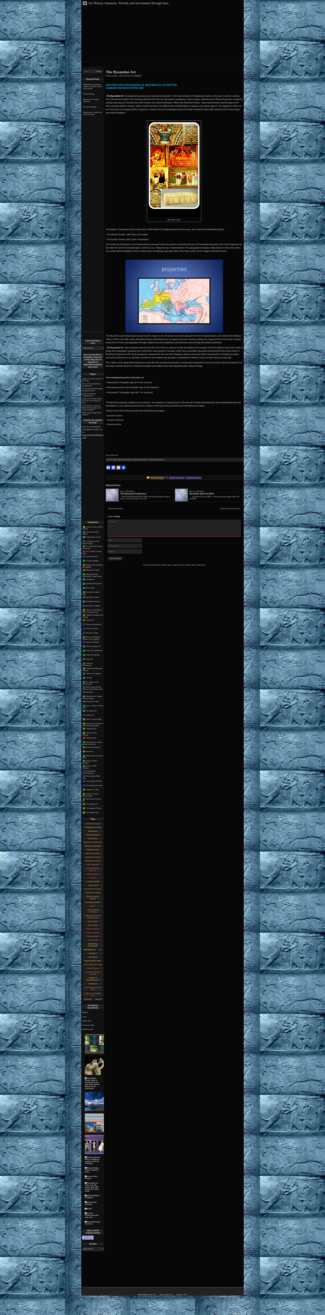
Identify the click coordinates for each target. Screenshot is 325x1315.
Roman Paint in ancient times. (92, 757)
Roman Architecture (93, 747)
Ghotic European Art (93, 646)
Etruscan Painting (92, 642)
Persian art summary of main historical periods (92, 725)
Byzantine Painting (114, 424)
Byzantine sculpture (93, 606)
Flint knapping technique (93, 911)
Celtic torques (92, 874)
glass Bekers (93, 921)
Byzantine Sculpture (114, 415)
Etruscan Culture (92, 633)
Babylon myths (93, 850)
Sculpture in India (92, 790)
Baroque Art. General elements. (91, 100)
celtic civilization (92, 864)
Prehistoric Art (91, 738)
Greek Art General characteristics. (88, 395)
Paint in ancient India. (94, 719)
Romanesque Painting (94, 781)
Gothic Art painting (92, 655)
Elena (132, 491)
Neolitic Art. (90, 715)
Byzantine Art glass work (91, 593)
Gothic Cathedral (93, 929)
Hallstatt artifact (93, 936)
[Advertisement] (162, 1268)
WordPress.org (87, 1029)
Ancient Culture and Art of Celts (92, 528)
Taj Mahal (88, 999)
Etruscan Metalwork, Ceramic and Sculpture (91, 638)
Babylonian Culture (93, 570)
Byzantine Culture (174, 220)
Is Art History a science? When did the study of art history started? (91, 408)
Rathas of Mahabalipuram (93, 979)
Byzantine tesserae (93, 861)
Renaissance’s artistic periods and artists (92, 113)
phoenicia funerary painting (92, 973)
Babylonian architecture (92, 842)
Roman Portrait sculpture (89, 762)
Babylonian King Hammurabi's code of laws (92, 575)
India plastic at (89, 950)
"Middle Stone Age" (93, 824)
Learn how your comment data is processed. (189, 565)
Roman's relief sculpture (89, 767)
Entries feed (86, 1021)
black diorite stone (93, 853)
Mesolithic (89, 692)
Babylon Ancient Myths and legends (92, 566)
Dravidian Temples (92, 902)
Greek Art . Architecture (88, 664)
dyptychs (92, 906)
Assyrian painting (92, 561)
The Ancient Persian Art (91, 800)
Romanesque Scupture (94, 785)
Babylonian (92, 838)
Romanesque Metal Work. (91, 777)
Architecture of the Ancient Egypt (90, 542)
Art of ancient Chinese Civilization (92, 547)
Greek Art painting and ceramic (92, 669)
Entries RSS (152, 1294)
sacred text (92, 984)
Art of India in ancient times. (92, 552)
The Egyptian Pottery (93, 808)
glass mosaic (93, 925)
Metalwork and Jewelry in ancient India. (92, 697)
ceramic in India (92, 881)
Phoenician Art (91, 728)
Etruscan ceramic (92, 628)
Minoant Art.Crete (92, 701)
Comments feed (88, 1025)
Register (85, 1012)
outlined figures (93, 968)
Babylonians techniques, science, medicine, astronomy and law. (93, 86)
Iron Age (89, 678)
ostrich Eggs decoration (92, 964)
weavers (98, 999)
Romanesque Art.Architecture (88, 772)
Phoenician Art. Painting (89, 734)
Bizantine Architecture (94, 584)
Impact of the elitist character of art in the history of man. (92, 401)
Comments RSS (167, 1294)
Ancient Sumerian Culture (90, 533)
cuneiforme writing (92, 893)
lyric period (92, 957)
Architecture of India (93, 537)
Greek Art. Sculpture (93, 673)
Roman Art (90, 751)
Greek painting (93, 933)
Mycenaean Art (91, 711)
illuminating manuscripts (93, 945)
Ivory (100, 950)
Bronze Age (90, 588)
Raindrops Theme (181, 1294)
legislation (93, 953)
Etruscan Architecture (94, 624)
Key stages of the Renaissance (90, 683)
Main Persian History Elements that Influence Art (92, 688)
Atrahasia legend (93, 835)
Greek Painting (88, 94)
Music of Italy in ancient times (92, 707)
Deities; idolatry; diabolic (92, 897)
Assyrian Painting (89, 107)
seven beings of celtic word (92, 988)
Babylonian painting (93, 846)
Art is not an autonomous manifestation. (91, 385)
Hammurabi (93, 940)
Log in (84, 1017)
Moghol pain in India (93, 961)
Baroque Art (90, 579)
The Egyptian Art (92, 804)
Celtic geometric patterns (92, 869)
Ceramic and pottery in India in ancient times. (92, 611)
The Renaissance (92, 812)
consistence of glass (93, 889)
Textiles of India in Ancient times (90, 795)
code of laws (93, 885)
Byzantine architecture (115, 420)
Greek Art (89, 659)
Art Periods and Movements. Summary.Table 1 (92, 390)
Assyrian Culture (92, 556)
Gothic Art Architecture (94, 651)
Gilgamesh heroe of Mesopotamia (93, 916)
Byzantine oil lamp (93, 857)
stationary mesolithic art (93, 994)
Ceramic (93, 878)
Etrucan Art (90, 620)
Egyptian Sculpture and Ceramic (92, 616)
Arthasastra (93, 831)
